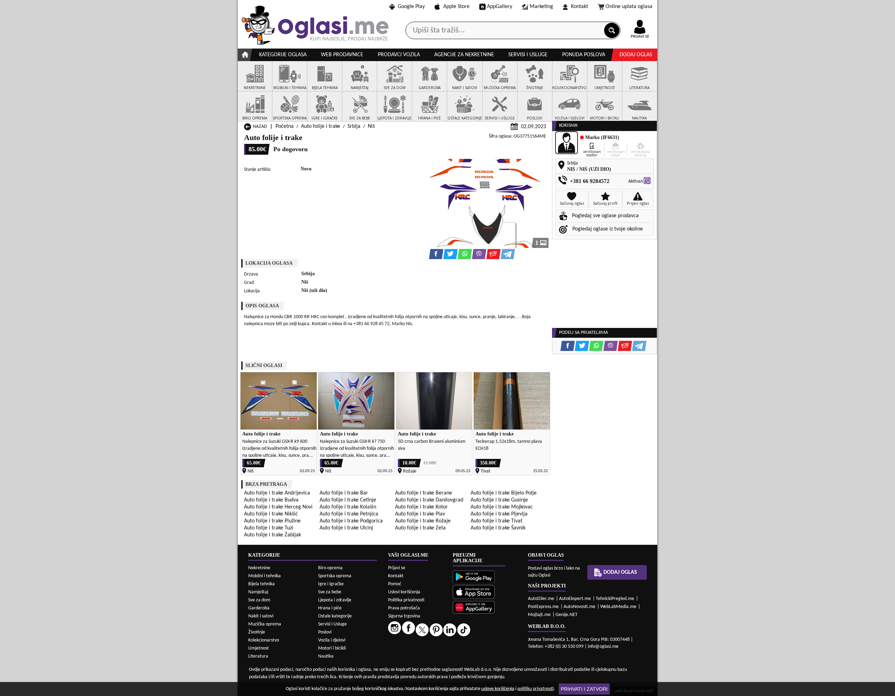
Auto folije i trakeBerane (423, 493)
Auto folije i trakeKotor (421, 507)
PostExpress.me (543, 606)
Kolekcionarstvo (263, 640)
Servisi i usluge (527, 55)
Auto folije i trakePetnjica (349, 514)
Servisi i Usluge (332, 624)
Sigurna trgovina (404, 616)
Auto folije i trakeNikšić (271, 514)
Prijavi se (396, 568)
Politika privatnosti (406, 600)
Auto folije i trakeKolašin (348, 507)
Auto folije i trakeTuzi (268, 528)
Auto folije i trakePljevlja (499, 514)
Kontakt (579, 6)
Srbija (354, 126)
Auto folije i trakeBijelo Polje (504, 493)
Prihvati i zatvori (584, 689)
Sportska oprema (334, 576)
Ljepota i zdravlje (334, 600)
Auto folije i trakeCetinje (348, 500)
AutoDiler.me (541, 598)
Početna (284, 126)
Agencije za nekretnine (464, 55)
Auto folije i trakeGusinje (499, 500)
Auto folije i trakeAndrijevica (277, 493)
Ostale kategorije (335, 616)
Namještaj (258, 592)
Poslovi (324, 632)
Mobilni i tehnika (264, 576)
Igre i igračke (331, 584)
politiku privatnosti (535, 688)
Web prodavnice (342, 55)
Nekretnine (259, 568)
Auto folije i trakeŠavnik (498, 528)
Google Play (411, 6)
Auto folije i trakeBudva (271, 500)
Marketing (541, 6)
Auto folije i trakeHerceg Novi (278, 507)
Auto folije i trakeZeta (420, 528)
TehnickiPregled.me (615, 598)
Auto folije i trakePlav (420, 514)
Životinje (256, 632)
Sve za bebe (329, 592)
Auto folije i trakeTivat (496, 521)
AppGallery (499, 6)
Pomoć (394, 584)
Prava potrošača (404, 608)
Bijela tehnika (261, 584)
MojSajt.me (539, 614)
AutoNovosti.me (579, 606)
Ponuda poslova (583, 55)
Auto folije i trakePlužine (272, 521)
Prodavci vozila (399, 55)
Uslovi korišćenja (404, 592)
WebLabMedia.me (618, 606)
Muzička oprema (264, 624)
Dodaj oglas (636, 55)
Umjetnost (258, 648)
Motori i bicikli (332, 648)
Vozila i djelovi (331, 640)
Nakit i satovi (260, 616)
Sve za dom (259, 600)
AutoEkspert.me (575, 598)
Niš (371, 126)
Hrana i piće (330, 608)
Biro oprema (330, 568)
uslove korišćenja (497, 688)
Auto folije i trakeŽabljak (272, 535)
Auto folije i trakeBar (344, 493)
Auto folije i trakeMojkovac (502, 507)
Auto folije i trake (320, 126)
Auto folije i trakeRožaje (423, 521)
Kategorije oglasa (283, 55)
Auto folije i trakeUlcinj (346, 528)
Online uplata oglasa (629, 6)
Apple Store (456, 6)
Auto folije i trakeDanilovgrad (429, 500)
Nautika (326, 656)
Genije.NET (567, 614)
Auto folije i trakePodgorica (351, 521)
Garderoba (259, 608)
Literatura (258, 656)
